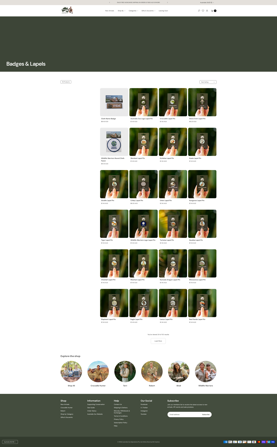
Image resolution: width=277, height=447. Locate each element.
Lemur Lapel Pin (166, 319)
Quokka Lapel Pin (196, 240)
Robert (152, 385)
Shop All (71, 385)
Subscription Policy (120, 423)
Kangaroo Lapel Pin (196, 200)
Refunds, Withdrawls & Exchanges (122, 412)
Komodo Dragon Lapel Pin (170, 280)
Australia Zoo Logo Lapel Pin (141, 119)
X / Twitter (144, 408)
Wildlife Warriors (205, 385)
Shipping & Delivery (121, 408)
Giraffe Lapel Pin (107, 200)
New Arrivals (65, 404)
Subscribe (205, 414)
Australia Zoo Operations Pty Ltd (132, 442)
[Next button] (167, 2)
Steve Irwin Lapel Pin (197, 119)
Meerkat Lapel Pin (137, 280)
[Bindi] (178, 371)
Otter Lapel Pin (166, 200)
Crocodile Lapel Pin (167, 119)
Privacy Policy (119, 419)
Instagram (144, 411)
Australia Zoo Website (95, 414)
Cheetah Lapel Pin (108, 280)
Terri (125, 385)
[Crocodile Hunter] (98, 371)
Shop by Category (67, 414)
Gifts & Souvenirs (67, 417)
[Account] (207, 10)
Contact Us (118, 404)
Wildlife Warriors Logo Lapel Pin (142, 240)
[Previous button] (109, 2)
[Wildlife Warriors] (205, 371)
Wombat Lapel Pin (137, 158)
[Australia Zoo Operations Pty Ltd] (67, 10)
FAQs (115, 426)
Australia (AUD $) (206, 2)
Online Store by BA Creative (151, 442)
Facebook (144, 404)
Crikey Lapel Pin (136, 200)
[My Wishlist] (203, 10)
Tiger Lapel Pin (107, 240)
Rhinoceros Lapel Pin (197, 280)
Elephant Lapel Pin (108, 319)
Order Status (91, 411)
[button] (122, 11)
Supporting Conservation (96, 404)
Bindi (179, 385)
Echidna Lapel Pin (167, 158)
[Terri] (125, 371)
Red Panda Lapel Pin (197, 319)
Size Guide (91, 408)
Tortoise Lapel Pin (167, 240)
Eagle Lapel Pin (136, 319)
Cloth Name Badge (108, 119)
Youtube (143, 414)
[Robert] (152, 371)
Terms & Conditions (121, 416)
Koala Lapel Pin (195, 158)
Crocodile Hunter (98, 385)
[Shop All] (71, 371)
